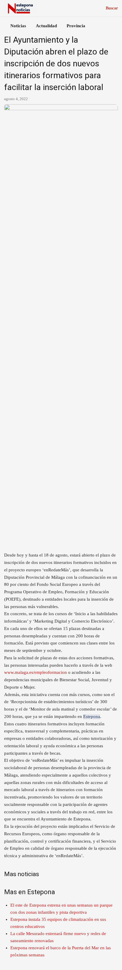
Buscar (112, 8)
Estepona (91, 716)
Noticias (18, 25)
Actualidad (46, 25)
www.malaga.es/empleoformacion (35, 672)
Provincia (76, 25)
